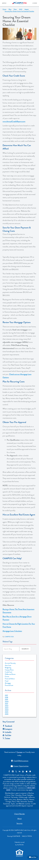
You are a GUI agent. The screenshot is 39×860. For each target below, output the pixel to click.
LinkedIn (8, 732)
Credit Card (8, 672)
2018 (6, 697)
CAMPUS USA (9, 637)
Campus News (9, 670)
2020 (6, 701)
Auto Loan (8, 665)
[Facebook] (9, 771)
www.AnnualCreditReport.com (14, 121)
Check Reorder (19, 814)
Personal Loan (9, 685)
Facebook (8, 725)
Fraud (6, 681)
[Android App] (29, 771)
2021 (6, 704)
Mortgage (8, 683)
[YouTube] (22, 771)
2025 (6, 712)
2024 (6, 710)
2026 (6, 714)
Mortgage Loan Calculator (12, 631)
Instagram (8, 729)
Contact (19, 752)
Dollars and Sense (10, 674)
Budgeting (8, 668)
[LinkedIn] (19, 771)
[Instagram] (12, 771)
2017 (6, 695)
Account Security (10, 663)
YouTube (8, 735)
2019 (6, 699)
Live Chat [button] (32, 857)
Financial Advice (10, 679)
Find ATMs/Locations (19, 760)
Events (7, 676)
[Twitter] (16, 771)
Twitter (7, 738)
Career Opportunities (19, 766)
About (19, 818)
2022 (6, 706)
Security (19, 823)
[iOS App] (26, 771)
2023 (6, 708)
